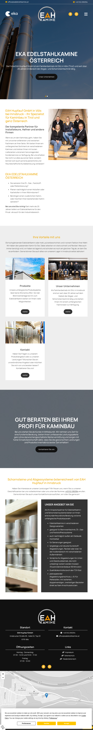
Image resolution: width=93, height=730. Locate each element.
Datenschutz (69, 655)
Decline (46, 723)
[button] (46, 77)
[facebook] (70, 14)
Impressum (69, 652)
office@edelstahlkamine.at (18, 2)
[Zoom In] (3, 674)
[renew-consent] (2, 727)
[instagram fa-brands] (76, 14)
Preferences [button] (53, 718)
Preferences (26, 723)
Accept (66, 723)
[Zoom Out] (3, 677)
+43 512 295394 (81, 2)
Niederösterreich (69, 659)
